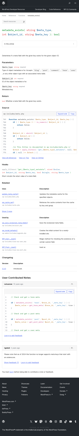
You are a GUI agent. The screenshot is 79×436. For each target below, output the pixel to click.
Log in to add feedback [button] (13, 336)
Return (5, 96)
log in (12, 372)
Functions (22, 15)
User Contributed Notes (16, 277)
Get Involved (65, 384)
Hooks (5, 164)
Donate (63, 391)
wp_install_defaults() (9, 230)
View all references (9, 158)
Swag (63, 395)
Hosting (5, 391)
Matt (5, 405)
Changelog (7, 257)
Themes (24, 387)
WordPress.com (9, 401)
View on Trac (24, 158)
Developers (45, 391)
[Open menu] (75, 3)
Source (5, 108)
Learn (43, 384)
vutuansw (8, 284)
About (4, 384)
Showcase (25, 384)
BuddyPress (7, 412)
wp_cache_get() (8, 202)
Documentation (46, 387)
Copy (72, 114)
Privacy (5, 395)
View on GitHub (38, 158)
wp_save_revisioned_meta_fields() (15, 223)
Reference (12, 15)
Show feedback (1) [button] (11, 362)
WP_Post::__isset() (9, 247)
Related (6, 183)
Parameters (8, 62)
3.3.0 (4, 269)
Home (4, 15)
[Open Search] (69, 3)
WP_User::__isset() (9, 239)
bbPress (6, 409)
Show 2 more (7, 211)
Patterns (24, 395)
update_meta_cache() (10, 194)
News (4, 387)
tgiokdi (7, 348)
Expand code (62, 114)
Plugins (24, 391)
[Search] (24, 22)
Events (62, 387)
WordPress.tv (47, 395)
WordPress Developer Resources (13, 9)
